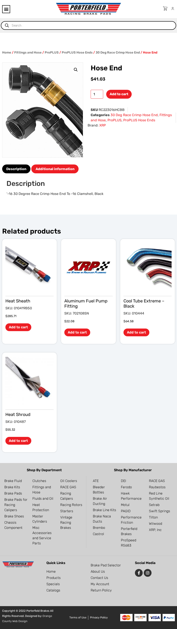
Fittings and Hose (28, 52)
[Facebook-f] (139, 573)
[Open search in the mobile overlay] (88, 25)
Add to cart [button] (18, 327)
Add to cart (119, 94)
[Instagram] (148, 573)
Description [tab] (16, 169)
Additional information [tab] (55, 169)
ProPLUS (52, 52)
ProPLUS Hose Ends (77, 52)
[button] (6, 9)
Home (6, 52)
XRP (102, 125)
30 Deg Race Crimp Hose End (118, 52)
